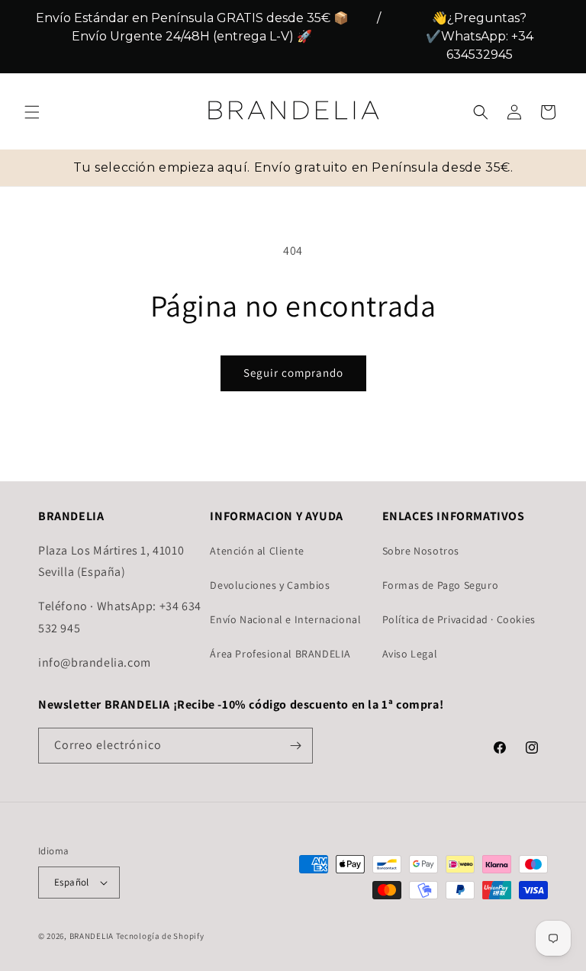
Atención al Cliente (257, 551)
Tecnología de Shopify (160, 936)
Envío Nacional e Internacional (285, 619)
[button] (32, 112)
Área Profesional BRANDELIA (280, 654)
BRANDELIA (91, 936)
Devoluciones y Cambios (270, 585)
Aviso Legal (410, 654)
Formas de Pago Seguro (440, 585)
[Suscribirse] (295, 746)
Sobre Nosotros (420, 551)
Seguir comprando (293, 372)
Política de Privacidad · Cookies (459, 619)
